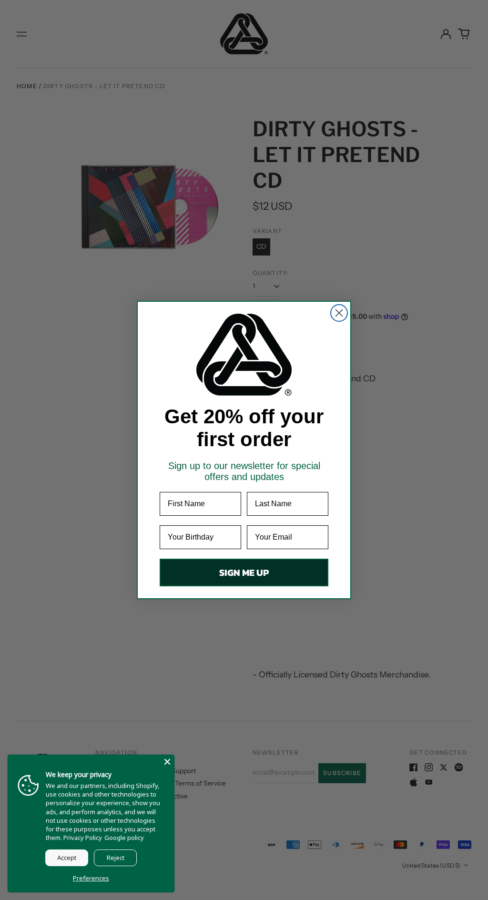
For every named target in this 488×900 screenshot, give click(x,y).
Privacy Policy (82, 837)
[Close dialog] (339, 313)
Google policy (124, 837)
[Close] (167, 762)
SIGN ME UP (244, 572)
